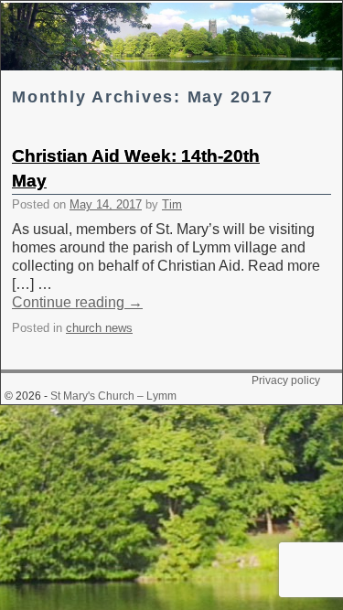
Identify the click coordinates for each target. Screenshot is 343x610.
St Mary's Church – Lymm (113, 396)
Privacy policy (286, 380)
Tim (172, 204)
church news (99, 328)
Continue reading (77, 302)
